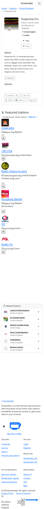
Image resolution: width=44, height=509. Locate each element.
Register (27, 448)
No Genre (8, 88)
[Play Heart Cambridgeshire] (39, 334)
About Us (27, 474)
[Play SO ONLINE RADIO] (39, 319)
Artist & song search (10, 455)
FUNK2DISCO (15, 340)
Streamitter (8, 401)
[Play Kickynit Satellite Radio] (39, 327)
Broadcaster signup (10, 478)
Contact (26, 478)
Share (10, 100)
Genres (4, 448)
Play (27, 40)
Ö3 (3, 224)
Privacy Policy (7, 493)
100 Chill (6, 151)
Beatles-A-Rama (16, 347)
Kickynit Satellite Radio (19, 325)
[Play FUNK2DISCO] (39, 341)
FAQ (25, 482)
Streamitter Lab (30, 458)
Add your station (8, 474)
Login (25, 444)
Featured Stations (9, 482)
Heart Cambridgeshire (19, 332)
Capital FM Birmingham (19, 310)
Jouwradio (7, 128)
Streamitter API (30, 462)
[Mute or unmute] (23, 500)
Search (4, 451)
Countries (5, 444)
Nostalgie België (11, 199)
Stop (27, 46)
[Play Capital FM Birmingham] (39, 312)
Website (11, 78)
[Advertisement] (22, 281)
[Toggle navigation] (39, 3)
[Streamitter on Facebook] (3, 426)
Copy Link (32, 100)
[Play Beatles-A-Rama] (39, 349)
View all (32, 116)
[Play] (19, 502)
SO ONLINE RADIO (17, 318)
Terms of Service (23, 493)
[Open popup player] (23, 503)
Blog (25, 486)
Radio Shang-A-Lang (14, 171)
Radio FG (7, 244)
